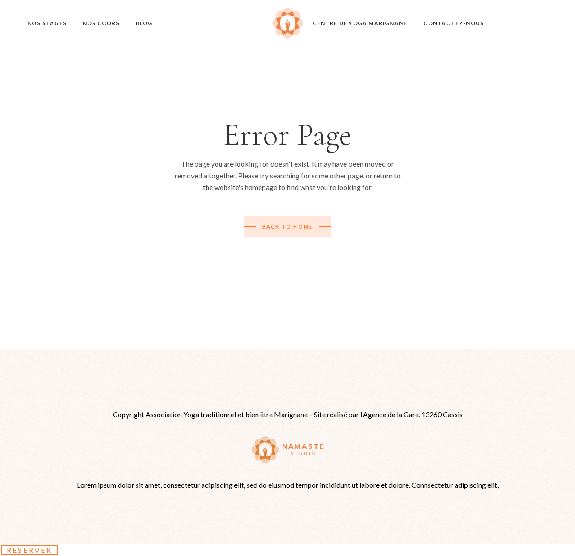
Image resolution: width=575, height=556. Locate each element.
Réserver (30, 550)
